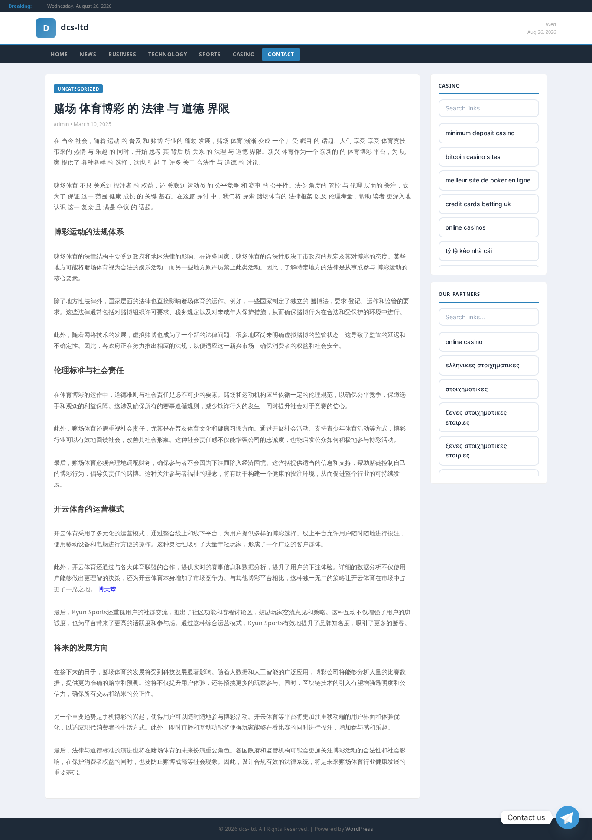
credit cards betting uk (478, 204)
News (88, 54)
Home (59, 54)
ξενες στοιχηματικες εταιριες (476, 417)
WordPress (359, 829)
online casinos (466, 227)
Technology (167, 54)
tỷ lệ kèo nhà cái (469, 250)
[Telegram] (567, 817)
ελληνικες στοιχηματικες (483, 365)
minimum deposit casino (480, 132)
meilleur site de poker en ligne (488, 180)
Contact (281, 54)
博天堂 (107, 589)
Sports (210, 54)
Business (122, 54)
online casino (464, 341)
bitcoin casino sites (473, 156)
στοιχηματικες (467, 388)
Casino (244, 54)
